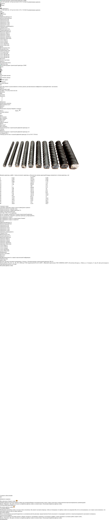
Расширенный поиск (5, 62)
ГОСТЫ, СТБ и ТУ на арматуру (8, 213)
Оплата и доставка (5, 60)
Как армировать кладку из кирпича (9, 219)
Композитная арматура (6, 223)
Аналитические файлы (6, 515)
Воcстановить (3, 126)
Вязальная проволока (5, 237)
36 (0, 194)
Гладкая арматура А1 (5, 236)
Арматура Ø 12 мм (5, 229)
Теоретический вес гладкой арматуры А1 (10, 210)
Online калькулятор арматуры (7, 211)
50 (0, 198)
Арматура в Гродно (5, 241)
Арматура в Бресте (5, 238)
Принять (13, 505)
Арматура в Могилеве (5, 244)
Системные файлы (5, 508)
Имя (1, 93)
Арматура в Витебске (5, 242)
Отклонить (3, 505)
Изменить (2, 96)
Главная (2, 129)
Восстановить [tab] (3, 118)
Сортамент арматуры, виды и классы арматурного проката (15, 207)
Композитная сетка (5, 234)
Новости (2, 61)
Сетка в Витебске (4, 249)
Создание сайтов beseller (6, 495)
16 (0, 184)
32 (0, 192)
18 (0, 186)
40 (0, 195)
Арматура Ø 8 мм (4, 226)
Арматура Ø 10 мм (5, 227)
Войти (1, 123)
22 (0, 188)
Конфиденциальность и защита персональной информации (15, 257)
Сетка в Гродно (4, 248)
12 (0, 182)
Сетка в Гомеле (4, 246)
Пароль (2, 88)
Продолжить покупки (5, 103)
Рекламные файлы (4, 512)
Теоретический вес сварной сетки (8, 209)
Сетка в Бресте (4, 245)
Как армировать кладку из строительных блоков (12, 218)
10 (0, 180)
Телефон (2, 90)
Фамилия (2, 92)
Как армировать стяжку (6, 217)
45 (0, 196)
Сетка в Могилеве (4, 250)
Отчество (2, 94)
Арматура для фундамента (6, 231)
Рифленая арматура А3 (6, 222)
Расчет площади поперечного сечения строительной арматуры (16, 214)
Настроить (8, 505)
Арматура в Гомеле (5, 240)
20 (0, 187)
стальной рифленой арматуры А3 (19, 134)
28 (0, 191)
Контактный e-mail (5, 89)
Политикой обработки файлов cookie (52, 504)
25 (0, 190)
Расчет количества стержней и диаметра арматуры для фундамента (17, 215)
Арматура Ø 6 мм (4, 225)
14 (0, 183)
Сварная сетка (3, 233)
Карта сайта (3, 260)
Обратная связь (4, 64)
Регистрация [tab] (3, 117)
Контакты (2, 58)
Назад (1, 519)
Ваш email (3, 119)
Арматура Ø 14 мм (5, 230)
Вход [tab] (1, 115)
